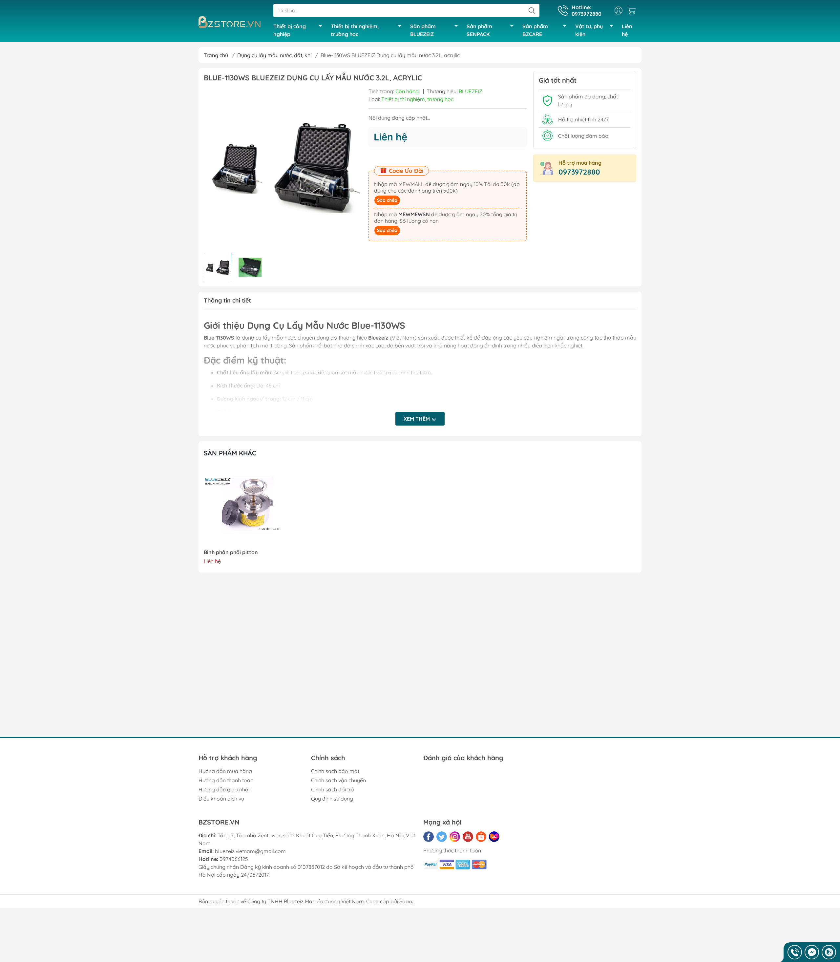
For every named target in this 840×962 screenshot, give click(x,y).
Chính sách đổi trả (332, 789)
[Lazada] (494, 836)
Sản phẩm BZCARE (535, 30)
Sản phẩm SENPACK (479, 30)
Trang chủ (216, 55)
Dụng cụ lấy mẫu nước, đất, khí (274, 55)
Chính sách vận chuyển (338, 780)
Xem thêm (417, 418)
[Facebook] (428, 836)
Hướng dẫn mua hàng (225, 771)
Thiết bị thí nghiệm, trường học (355, 30)
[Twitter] (441, 836)
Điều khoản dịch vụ (221, 798)
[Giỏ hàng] (633, 10)
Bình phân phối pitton (231, 552)
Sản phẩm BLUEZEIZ (423, 30)
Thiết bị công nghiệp (289, 30)
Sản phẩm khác (230, 453)
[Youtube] (468, 836)
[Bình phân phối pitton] (245, 506)
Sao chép (387, 200)
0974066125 (234, 859)
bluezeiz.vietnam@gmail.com (250, 851)
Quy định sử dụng (332, 798)
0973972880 (579, 172)
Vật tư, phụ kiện (589, 30)
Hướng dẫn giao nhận (225, 789)
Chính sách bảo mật (335, 771)
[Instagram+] (455, 836)
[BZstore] (233, 22)
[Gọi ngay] (795, 952)
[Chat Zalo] (829, 952)
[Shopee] (481, 836)
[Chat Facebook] (812, 952)
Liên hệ (627, 30)
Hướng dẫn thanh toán (226, 780)
